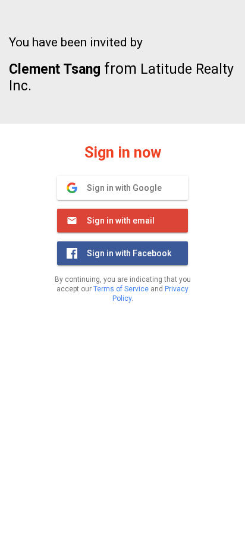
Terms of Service (121, 289)
